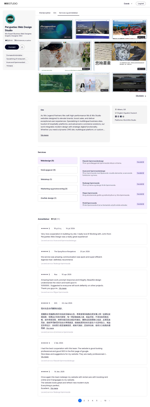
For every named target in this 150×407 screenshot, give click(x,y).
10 (105, 400)
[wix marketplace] (10, 3)
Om (54, 13)
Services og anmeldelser (68, 13)
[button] (55, 29)
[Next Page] (109, 400)
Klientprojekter (45, 13)
